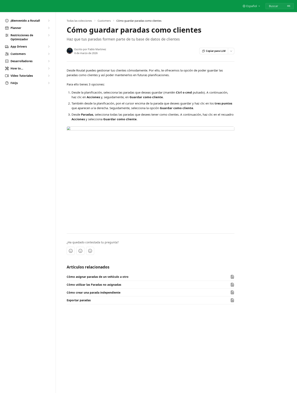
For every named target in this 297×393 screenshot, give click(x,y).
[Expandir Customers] (49, 54)
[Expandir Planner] (49, 28)
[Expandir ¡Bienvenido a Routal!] (49, 20)
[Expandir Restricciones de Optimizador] (49, 35)
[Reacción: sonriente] (90, 251)
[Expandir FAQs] (49, 83)
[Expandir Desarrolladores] (49, 61)
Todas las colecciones (79, 20)
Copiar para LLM (215, 51)
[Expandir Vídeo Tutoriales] (49, 76)
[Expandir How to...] (49, 68)
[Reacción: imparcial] (80, 251)
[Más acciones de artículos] (231, 51)
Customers (104, 20)
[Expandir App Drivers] (49, 46)
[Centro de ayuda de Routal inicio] (4, 6)
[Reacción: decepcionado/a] (71, 251)
